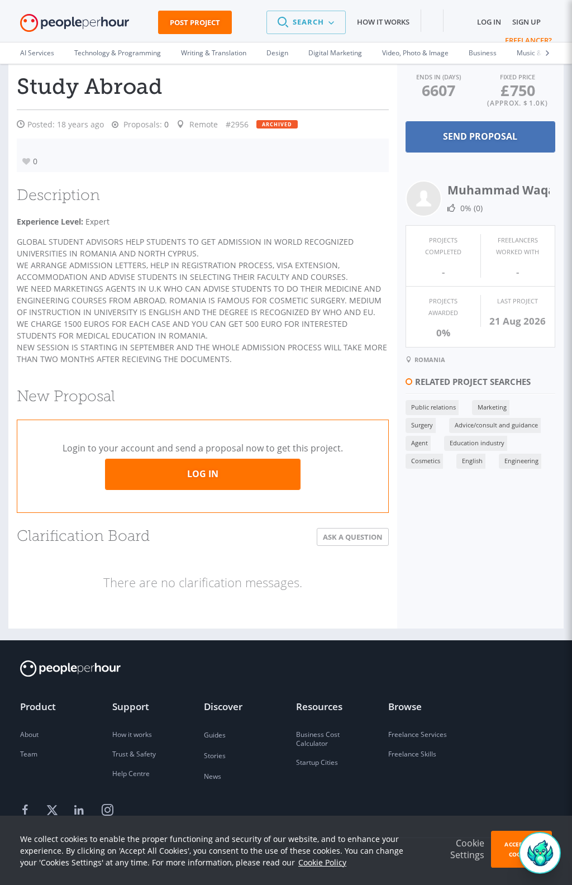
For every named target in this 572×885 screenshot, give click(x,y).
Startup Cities (317, 762)
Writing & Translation (213, 53)
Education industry (477, 443)
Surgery (422, 425)
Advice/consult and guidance (496, 425)
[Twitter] (53, 810)
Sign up (526, 22)
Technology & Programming (117, 53)
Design (277, 53)
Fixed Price (517, 77)
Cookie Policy (322, 862)
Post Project (195, 22)
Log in (489, 22)
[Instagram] (107, 810)
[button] (306, 22)
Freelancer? (528, 40)
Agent (419, 443)
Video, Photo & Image (415, 53)
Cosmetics (425, 460)
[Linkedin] (80, 810)
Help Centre (131, 773)
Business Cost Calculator (318, 739)
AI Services (37, 53)
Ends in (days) (438, 77)
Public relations (433, 407)
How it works (383, 22)
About (29, 734)
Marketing (492, 407)
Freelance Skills (412, 754)
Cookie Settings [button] (467, 849)
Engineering (521, 460)
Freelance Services (417, 734)
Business (483, 53)
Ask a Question (353, 537)
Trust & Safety (134, 754)
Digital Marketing (335, 53)
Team (28, 754)
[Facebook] (26, 810)
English (472, 460)
